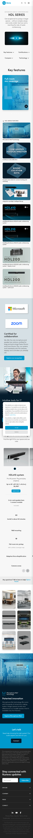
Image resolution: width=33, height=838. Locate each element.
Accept (16, 427)
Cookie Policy (12, 415)
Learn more (16, 491)
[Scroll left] (23, 570)
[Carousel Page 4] (16, 113)
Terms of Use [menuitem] (23, 816)
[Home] (6, 3)
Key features (8, 52)
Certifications (23, 52)
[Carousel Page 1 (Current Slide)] (11, 113)
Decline (16, 432)
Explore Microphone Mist (13, 716)
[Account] (21, 2)
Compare (8, 58)
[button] (26, 106)
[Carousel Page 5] (18, 113)
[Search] (25, 2)
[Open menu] (29, 3)
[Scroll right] (27, 570)
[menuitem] (20, 818)
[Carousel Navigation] (15, 115)
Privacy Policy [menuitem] (9, 816)
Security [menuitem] (16, 816)
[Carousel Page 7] (21, 113)
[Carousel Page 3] (14, 113)
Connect (16, 741)
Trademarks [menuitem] (6, 818)
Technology (23, 58)
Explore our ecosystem (14, 358)
